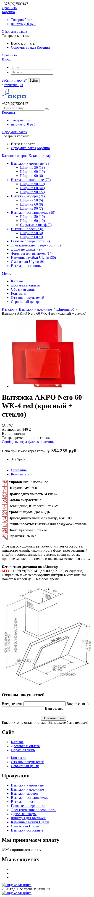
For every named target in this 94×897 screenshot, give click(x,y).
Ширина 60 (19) (32, 171)
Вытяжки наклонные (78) (31, 180)
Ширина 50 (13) (32, 167)
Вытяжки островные (27, 266)
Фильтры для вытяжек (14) (31, 253)
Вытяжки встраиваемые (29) (33, 212)
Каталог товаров (15, 156)
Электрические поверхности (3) (36, 245)
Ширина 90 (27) (32, 192)
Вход (6, 59)
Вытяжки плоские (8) (27, 229)
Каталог (8, 309)
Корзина (43, 47)
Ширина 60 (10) (32, 221)
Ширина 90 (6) (31, 176)
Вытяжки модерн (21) (28, 196)
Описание (19, 470)
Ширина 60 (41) (32, 188)
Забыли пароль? (14, 80)
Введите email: (78, 704)
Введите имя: (12, 704)
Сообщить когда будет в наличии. (28, 442)
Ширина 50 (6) (31, 200)
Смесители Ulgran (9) (27, 262)
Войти (33, 80)
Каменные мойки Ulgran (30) (33, 257)
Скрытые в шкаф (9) (36, 225)
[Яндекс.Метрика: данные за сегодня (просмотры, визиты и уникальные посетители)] (16, 885)
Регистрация (13, 85)
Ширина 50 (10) (32, 184)
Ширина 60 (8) (31, 204)
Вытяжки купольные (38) (30, 163)
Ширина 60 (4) (31, 237)
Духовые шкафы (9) (26, 249)
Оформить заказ (14, 31)
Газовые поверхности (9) (30, 241)
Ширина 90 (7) (31, 208)
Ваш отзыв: (54, 708)
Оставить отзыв (54, 718)
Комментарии (21, 474)
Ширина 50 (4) (31, 233)
